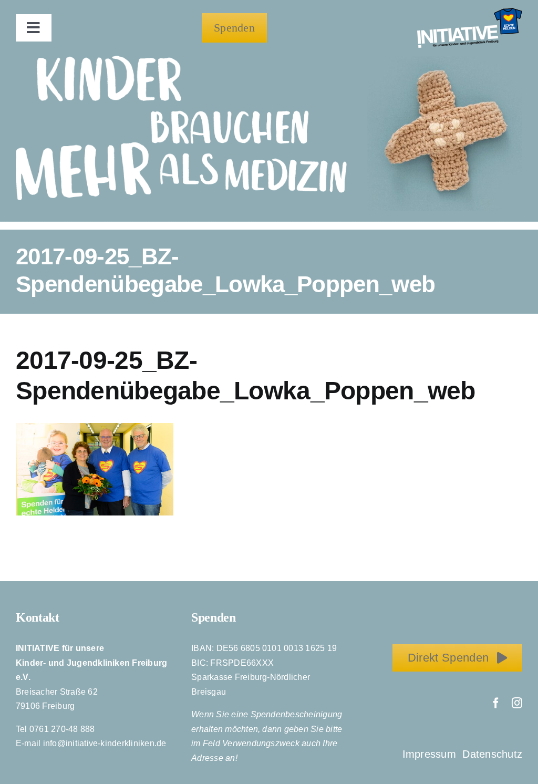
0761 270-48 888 (62, 729)
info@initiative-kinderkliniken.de (105, 743)
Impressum (430, 754)
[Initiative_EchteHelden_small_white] (469, 11)
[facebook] (496, 703)
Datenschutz (492, 754)
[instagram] (517, 703)
